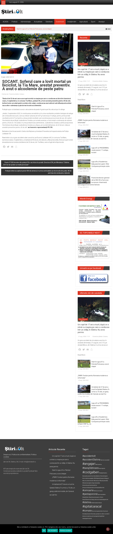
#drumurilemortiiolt (87, 480)
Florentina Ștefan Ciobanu (100, 81)
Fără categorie (83, 64)
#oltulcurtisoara (98, 491)
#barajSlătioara (90, 468)
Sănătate (49, 22)
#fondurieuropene (87, 483)
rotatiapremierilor (87, 518)
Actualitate (38, 22)
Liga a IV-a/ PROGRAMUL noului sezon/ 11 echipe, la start (100, 150)
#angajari (88, 464)
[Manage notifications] (108, 529)
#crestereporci (104, 476)
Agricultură (83, 22)
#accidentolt (89, 456)
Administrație (26, 22)
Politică (14, 22)
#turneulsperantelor (97, 511)
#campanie (102, 468)
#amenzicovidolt (105, 460)
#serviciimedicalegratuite (101, 499)
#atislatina (99, 464)
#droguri (106, 478)
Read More (81, 100)
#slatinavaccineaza (96, 502)
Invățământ (71, 22)
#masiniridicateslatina (88, 487)
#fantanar (96, 480)
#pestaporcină (90, 494)
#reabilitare (85, 497)
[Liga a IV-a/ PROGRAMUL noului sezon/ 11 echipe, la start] (84, 149)
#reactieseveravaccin (94, 497)
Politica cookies (65, 530)
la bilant (107, 514)
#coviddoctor (96, 476)
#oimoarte (88, 490)
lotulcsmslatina (86, 516)
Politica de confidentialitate (21, 454)
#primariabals (102, 494)
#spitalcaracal (92, 506)
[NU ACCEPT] (110, 529)
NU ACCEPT (52, 530)
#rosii (101, 497)
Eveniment (60, 22)
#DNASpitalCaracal (99, 478)
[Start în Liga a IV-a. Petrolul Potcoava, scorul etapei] (84, 108)
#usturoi (105, 511)
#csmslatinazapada (87, 478)
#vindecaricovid (86, 514)
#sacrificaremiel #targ (88, 499)
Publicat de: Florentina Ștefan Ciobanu (13, 94)
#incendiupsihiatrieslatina (89, 485)
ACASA (5, 22)
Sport (93, 22)
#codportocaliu (103, 473)
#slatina (86, 502)
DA (44, 530)
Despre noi (7, 454)
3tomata (93, 514)
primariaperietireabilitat (97, 516)
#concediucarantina (87, 476)
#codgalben (90, 472)
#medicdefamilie (99, 487)
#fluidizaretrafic (103, 480)
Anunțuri (102, 22)
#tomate (87, 510)
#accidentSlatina (91, 459)
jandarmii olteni (100, 514)
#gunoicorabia (96, 483)
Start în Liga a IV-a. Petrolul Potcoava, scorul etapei (34, 29)
